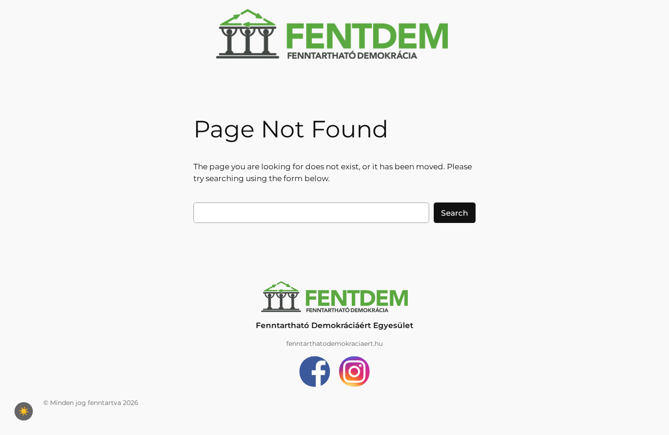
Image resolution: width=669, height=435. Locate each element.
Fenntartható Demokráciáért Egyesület (334, 325)
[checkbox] (24, 411)
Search (454, 213)
